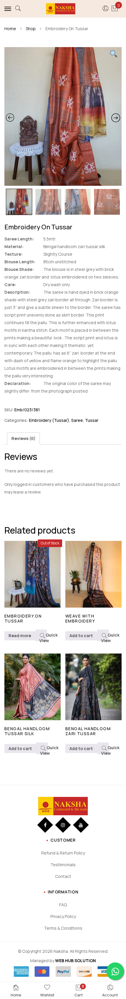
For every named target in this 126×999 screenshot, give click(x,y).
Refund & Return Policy (63, 853)
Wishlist (47, 995)
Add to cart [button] (81, 635)
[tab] (23, 438)
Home (10, 28)
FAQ (63, 904)
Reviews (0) (23, 438)
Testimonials (63, 864)
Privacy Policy (63, 916)
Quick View (43, 636)
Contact (63, 876)
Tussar (91, 420)
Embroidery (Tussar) (49, 420)
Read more (19, 635)
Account (110, 995)
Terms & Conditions (63, 928)
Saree (77, 420)
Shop (31, 28)
